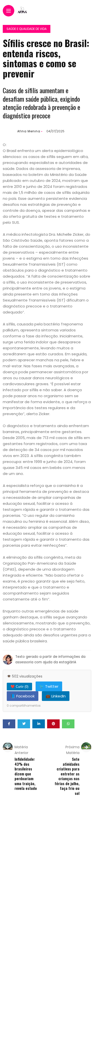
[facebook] (9, 723)
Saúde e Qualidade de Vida (27, 29)
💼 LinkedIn (56, 696)
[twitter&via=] (24, 723)
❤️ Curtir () (19, 686)
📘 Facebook (23, 696)
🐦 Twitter (48, 686)
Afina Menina (28, 131)
